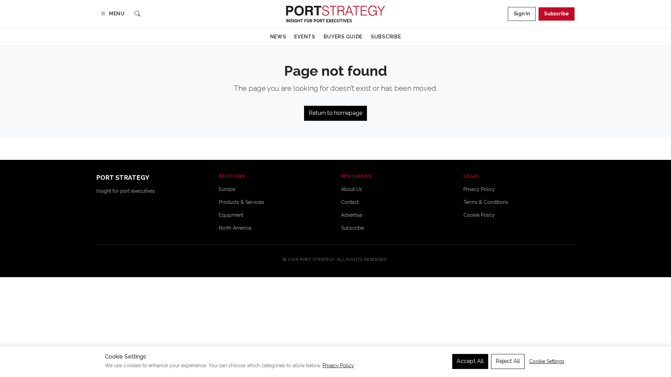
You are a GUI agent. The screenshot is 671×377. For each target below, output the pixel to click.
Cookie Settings (546, 361)
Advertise (351, 215)
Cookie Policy (479, 215)
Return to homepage (335, 113)
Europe (227, 189)
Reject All (508, 361)
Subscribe (556, 13)
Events (304, 36)
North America (235, 228)
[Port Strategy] (335, 14)
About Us (351, 189)
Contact (350, 202)
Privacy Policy (479, 189)
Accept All (470, 361)
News (278, 36)
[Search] (137, 14)
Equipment (231, 215)
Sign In (522, 13)
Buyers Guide (343, 36)
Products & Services (241, 202)
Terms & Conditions (485, 202)
